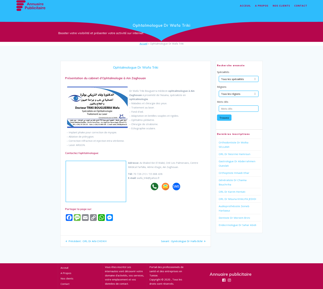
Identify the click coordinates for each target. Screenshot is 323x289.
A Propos (261, 5)
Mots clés (222, 101)
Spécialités (223, 72)
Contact (300, 5)
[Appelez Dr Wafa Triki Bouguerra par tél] (156, 187)
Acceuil (245, 5)
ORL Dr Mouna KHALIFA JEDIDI (237, 199)
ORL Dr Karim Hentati (232, 191)
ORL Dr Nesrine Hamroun (234, 154)
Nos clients (281, 5)
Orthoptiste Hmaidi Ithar (234, 173)
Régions (221, 86)
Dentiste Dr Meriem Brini (234, 217)
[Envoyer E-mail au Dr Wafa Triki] (167, 187)
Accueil (143, 43)
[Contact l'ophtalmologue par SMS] (178, 187)
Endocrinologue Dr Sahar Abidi (237, 225)
